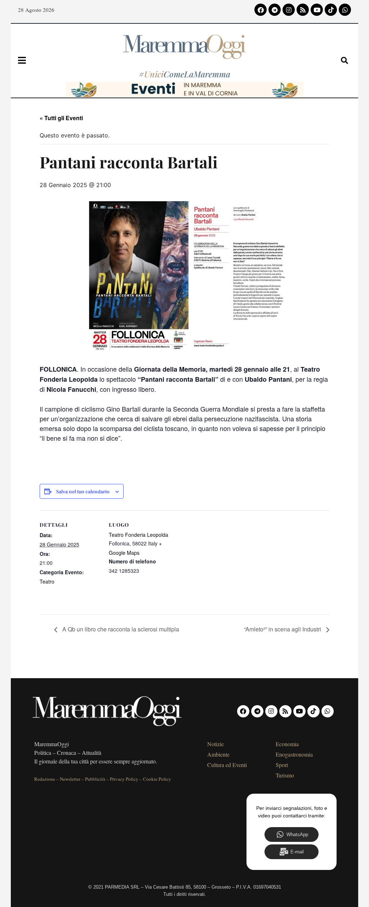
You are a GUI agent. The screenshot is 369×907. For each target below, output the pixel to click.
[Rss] (303, 10)
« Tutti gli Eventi (61, 118)
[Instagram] (289, 10)
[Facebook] (260, 10)
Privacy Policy (124, 779)
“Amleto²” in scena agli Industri (283, 629)
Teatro (47, 581)
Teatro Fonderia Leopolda (138, 534)
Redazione (44, 779)
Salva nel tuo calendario (83, 492)
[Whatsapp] (345, 10)
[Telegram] (274, 10)
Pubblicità (95, 779)
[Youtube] (317, 10)
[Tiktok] (331, 10)
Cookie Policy (157, 779)
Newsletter (70, 779)
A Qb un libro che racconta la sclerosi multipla (120, 629)
